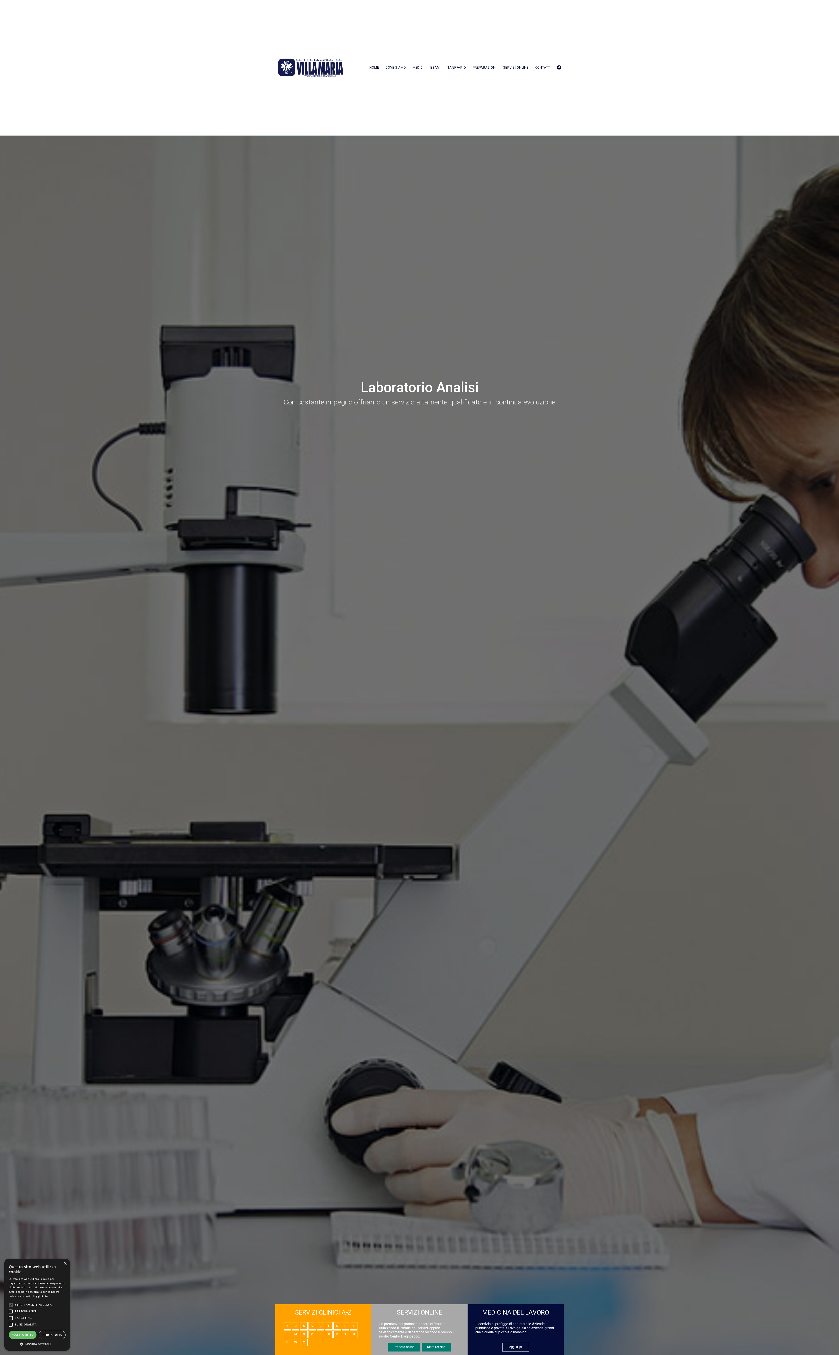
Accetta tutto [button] (23, 1335)
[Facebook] (559, 68)
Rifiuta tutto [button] (52, 1335)
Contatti (543, 68)
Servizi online (515, 68)
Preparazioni (485, 68)
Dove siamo (396, 68)
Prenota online (404, 1347)
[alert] (37, 1305)
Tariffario (456, 68)
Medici (418, 68)
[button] (37, 1344)
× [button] (65, 1263)
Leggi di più (516, 1347)
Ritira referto (436, 1347)
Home (374, 68)
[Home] (310, 68)
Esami (435, 68)
